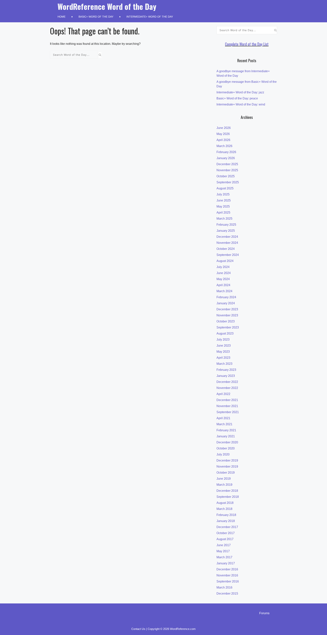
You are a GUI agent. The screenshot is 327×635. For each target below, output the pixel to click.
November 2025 (227, 170)
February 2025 (226, 224)
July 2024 (223, 267)
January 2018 (225, 521)
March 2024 (224, 291)
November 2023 (227, 315)
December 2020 (227, 442)
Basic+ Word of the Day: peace (237, 98)
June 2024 (223, 273)
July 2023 (223, 339)
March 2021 (224, 424)
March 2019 (224, 484)
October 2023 (225, 321)
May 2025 (223, 206)
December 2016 (227, 569)
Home (61, 16)
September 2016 (227, 581)
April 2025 (223, 212)
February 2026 (226, 152)
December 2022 (227, 381)
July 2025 (223, 194)
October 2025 (225, 176)
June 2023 (223, 345)
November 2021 (227, 406)
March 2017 (224, 557)
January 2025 (225, 230)
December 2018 (227, 490)
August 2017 (225, 539)
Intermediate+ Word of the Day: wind (240, 104)
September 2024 (227, 254)
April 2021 (223, 418)
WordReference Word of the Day (107, 6)
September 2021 (227, 412)
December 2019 (227, 460)
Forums (264, 613)
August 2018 (225, 502)
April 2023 (223, 357)
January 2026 (225, 158)
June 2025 (223, 200)
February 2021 (226, 430)
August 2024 (225, 261)
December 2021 (227, 400)
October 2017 (225, 533)
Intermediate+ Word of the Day (149, 16)
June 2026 (223, 127)
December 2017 (227, 527)
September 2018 (227, 496)
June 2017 (223, 545)
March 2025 (224, 218)
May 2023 (223, 351)
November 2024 (227, 242)
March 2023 (224, 363)
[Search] (100, 54)
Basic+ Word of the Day (96, 16)
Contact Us (138, 628)
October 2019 (225, 472)
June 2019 (223, 478)
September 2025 (227, 182)
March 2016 (224, 587)
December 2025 (227, 164)
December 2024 (227, 236)
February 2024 (226, 297)
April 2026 (223, 140)
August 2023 (225, 333)
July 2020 (223, 454)
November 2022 (227, 388)
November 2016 (227, 575)
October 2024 (225, 248)
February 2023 (226, 369)
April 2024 (223, 285)
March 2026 (224, 146)
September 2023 (227, 327)
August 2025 (225, 188)
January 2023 (225, 375)
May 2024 (223, 279)
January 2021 (225, 436)
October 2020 (225, 448)
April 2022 (223, 394)
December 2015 (227, 593)
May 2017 (223, 551)
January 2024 (225, 303)
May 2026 (223, 134)
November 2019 (227, 466)
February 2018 (226, 515)
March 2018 (224, 508)
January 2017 (225, 563)
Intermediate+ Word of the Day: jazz (240, 92)
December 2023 (227, 309)
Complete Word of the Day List (247, 44)
